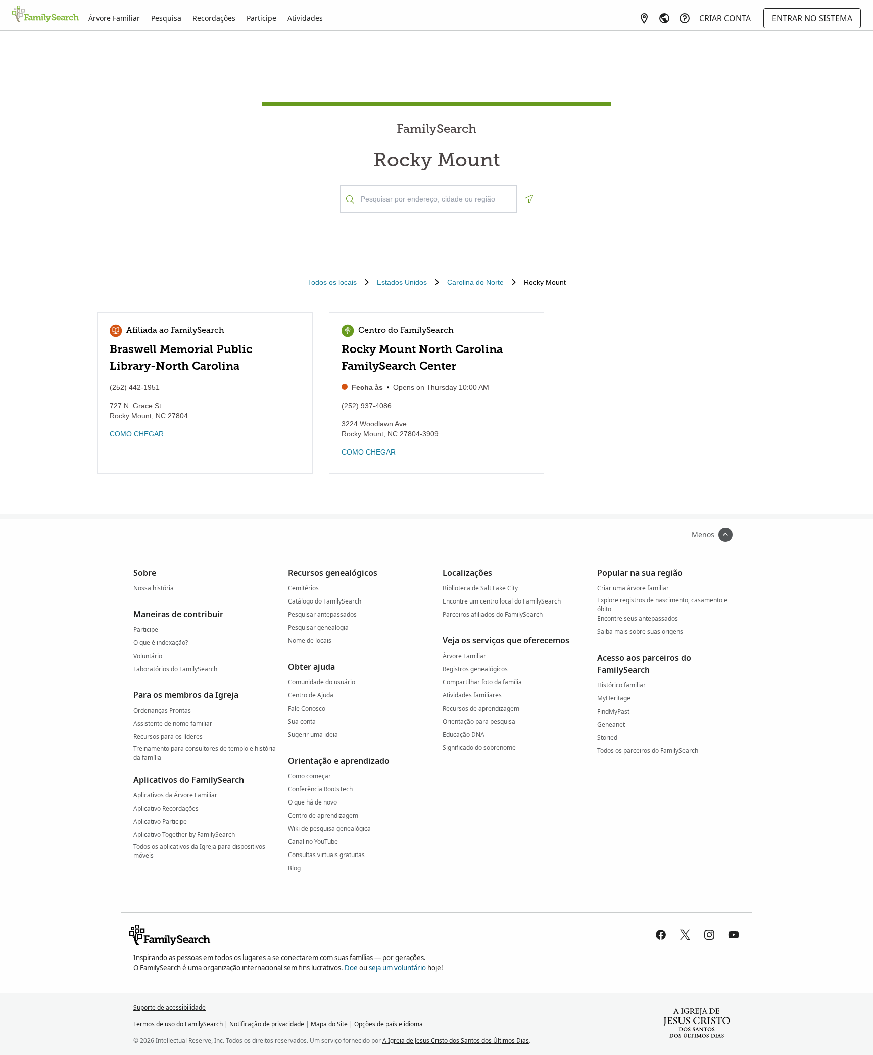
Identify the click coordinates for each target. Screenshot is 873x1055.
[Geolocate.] (529, 199)
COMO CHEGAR (137, 434)
